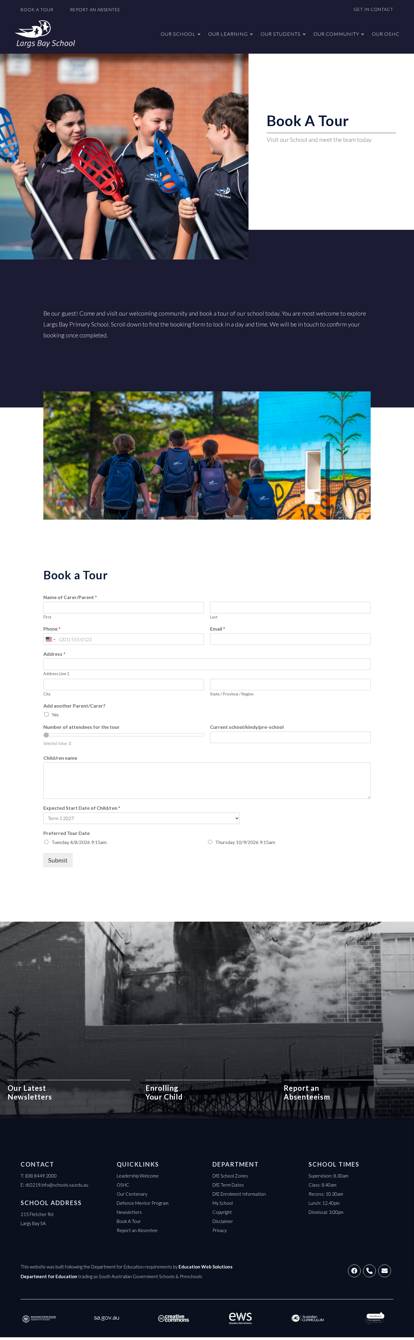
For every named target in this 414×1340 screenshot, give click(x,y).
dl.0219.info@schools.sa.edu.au (56, 1185)
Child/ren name (60, 758)
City (47, 694)
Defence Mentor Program (143, 1203)
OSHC (123, 1185)
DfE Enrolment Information (239, 1194)
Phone (52, 628)
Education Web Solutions (205, 1266)
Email (217, 628)
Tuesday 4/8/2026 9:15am (79, 842)
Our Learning (228, 34)
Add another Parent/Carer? (74, 706)
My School (222, 1203)
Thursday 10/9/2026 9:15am (245, 842)
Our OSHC (385, 34)
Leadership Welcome (138, 1175)
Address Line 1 (56, 673)
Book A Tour (129, 1221)
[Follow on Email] (384, 1271)
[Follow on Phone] (369, 1271)
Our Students (281, 34)
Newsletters (129, 1212)
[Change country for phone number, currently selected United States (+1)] (50, 639)
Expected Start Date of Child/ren (81, 808)
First (47, 617)
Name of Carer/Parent (70, 597)
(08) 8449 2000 (41, 1175)
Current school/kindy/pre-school (247, 727)
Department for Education (49, 1276)
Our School (178, 34)
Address (54, 654)
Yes (55, 714)
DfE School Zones (230, 1175)
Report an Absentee (137, 1230)
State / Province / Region (232, 694)
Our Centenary (132, 1194)
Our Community (336, 34)
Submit (58, 860)
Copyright (222, 1212)
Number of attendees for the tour (81, 727)
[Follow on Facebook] (354, 1271)
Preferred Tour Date (66, 833)
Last (213, 617)
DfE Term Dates (228, 1185)
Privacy (219, 1230)
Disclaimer (222, 1221)
